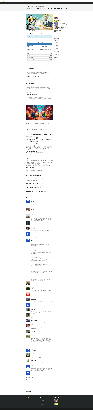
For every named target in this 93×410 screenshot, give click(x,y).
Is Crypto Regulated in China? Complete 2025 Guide (62, 17)
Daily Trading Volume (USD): (30, 41)
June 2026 (56, 45)
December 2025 (56, 54)
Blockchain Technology (32, 30)
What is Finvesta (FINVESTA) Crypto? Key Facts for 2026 (62, 20)
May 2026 (56, 47)
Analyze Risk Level (39, 43)
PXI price (39, 195)
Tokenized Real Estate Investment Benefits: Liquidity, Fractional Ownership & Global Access (62, 27)
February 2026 (56, 51)
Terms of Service (42, 400)
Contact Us (41, 404)
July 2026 (56, 44)
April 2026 (56, 48)
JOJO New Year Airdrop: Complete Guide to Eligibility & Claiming (62, 24)
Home (26, 6)
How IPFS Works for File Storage (61, 30)
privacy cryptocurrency (35, 195)
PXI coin (30, 195)
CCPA (40, 403)
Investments (56, 38)
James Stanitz (38, 30)
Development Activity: (43, 41)
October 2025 (56, 57)
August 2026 (56, 42)
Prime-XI (27, 195)
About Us (41, 399)
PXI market (43, 195)
